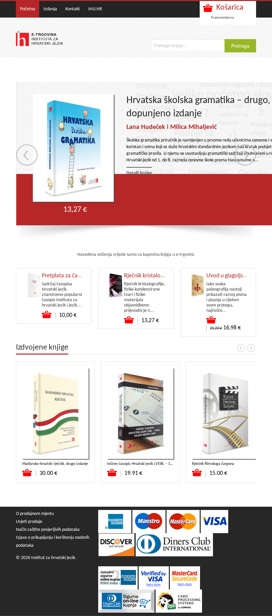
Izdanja (50, 9)
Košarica (229, 8)
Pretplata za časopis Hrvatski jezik (82, 276)
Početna (27, 9)
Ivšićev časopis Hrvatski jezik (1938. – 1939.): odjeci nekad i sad (158, 464)
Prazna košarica (222, 18)
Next (250, 348)
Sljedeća (245, 155)
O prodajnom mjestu (35, 513)
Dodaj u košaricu (47, 314)
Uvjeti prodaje (29, 521)
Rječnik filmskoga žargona (213, 464)
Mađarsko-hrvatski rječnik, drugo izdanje (55, 464)
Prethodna (26, 155)
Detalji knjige (139, 173)
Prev (241, 348)
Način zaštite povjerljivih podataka (48, 529)
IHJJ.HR (95, 9)
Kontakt (72, 9)
